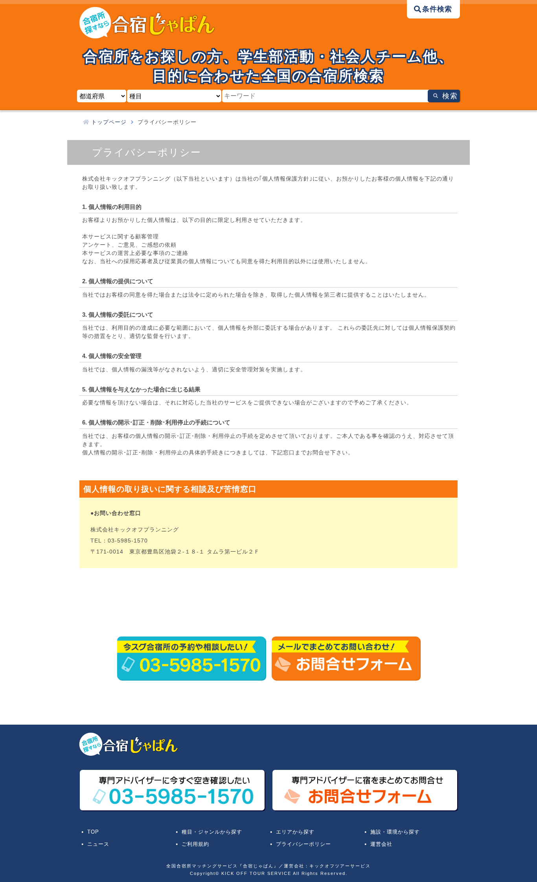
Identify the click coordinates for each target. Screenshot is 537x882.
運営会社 (381, 844)
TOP (93, 832)
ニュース (98, 844)
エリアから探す (295, 832)
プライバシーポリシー (303, 844)
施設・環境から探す (395, 832)
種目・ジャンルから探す (212, 832)
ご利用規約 (195, 844)
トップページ (109, 122)
